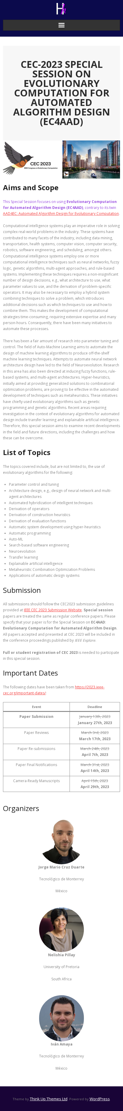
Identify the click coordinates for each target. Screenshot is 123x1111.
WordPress (100, 1098)
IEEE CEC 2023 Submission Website (53, 609)
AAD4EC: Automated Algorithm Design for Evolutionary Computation (61, 213)
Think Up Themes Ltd (48, 1098)
